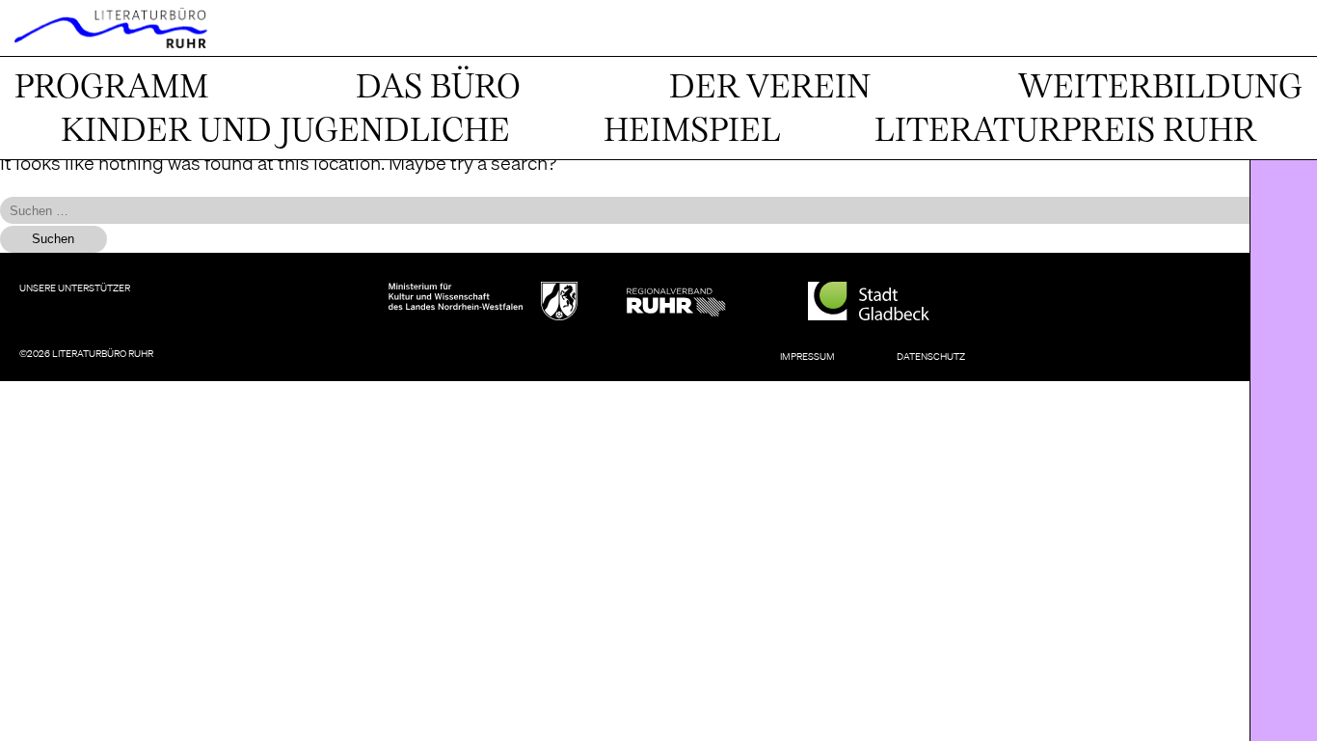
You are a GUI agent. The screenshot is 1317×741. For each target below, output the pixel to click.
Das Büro (438, 89)
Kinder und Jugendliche (285, 133)
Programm (111, 89)
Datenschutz (931, 356)
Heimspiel (692, 133)
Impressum (807, 356)
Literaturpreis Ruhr (1065, 133)
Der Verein (770, 89)
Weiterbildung (1160, 89)
